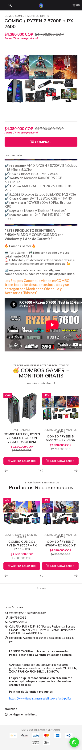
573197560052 (18, 622)
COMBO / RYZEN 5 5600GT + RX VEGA (60, 438)
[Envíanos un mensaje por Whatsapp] (74, 742)
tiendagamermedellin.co (22, 714)
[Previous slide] (10, 79)
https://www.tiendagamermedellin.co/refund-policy (40, 698)
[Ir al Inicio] (41, 5)
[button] (7, 470)
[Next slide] (71, 79)
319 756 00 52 (17, 617)
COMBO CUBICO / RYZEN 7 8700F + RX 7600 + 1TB (22, 545)
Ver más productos (39, 383)
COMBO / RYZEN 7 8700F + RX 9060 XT (60, 543)
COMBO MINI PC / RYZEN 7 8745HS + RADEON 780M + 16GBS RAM (21, 438)
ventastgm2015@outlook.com (27, 612)
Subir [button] (42, 588)
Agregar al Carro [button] (23, 460)
